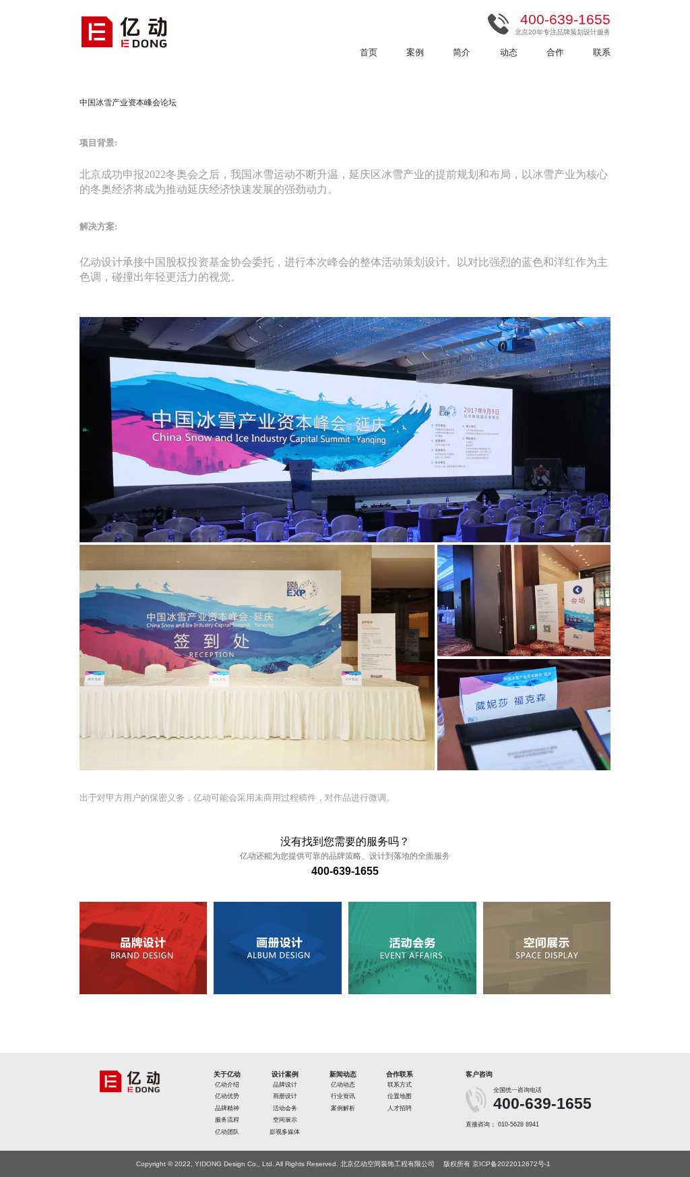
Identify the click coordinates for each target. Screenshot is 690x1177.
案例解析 (343, 1108)
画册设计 (285, 1096)
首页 (368, 52)
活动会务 (285, 1108)
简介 (461, 52)
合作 (555, 52)
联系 (601, 52)
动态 (509, 52)
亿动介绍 (227, 1084)
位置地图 (399, 1096)
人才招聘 (399, 1108)
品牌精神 (227, 1108)
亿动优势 (227, 1096)
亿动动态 (343, 1084)
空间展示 (285, 1119)
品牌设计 (285, 1084)
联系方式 (399, 1084)
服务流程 (227, 1119)
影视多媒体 (285, 1131)
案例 (415, 52)
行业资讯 (343, 1096)
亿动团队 (227, 1131)
